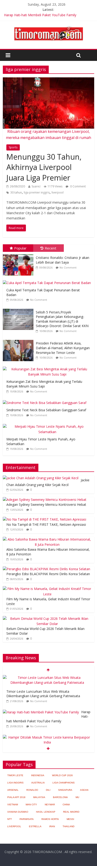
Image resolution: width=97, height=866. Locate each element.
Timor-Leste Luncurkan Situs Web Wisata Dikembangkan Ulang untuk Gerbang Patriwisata (43, 693)
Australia (38, 782)
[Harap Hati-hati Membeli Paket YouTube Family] (41, 712)
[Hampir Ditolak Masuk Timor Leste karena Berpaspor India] (47, 737)
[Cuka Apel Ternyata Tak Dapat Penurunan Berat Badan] (48, 280)
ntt (9, 819)
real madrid (71, 812)
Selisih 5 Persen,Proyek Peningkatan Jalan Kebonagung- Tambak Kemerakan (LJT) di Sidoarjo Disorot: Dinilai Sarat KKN (62, 319)
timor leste (15, 775)
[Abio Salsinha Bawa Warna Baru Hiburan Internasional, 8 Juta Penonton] (47, 539)
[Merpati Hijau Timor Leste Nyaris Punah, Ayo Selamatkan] (48, 424)
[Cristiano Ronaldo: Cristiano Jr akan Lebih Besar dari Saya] (19, 254)
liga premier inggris (37, 192)
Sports (13, 147)
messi (70, 819)
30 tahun (16, 192)
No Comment (68, 267)
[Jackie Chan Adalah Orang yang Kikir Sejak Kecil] (40, 478)
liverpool (58, 192)
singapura (65, 790)
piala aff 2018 (16, 797)
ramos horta (50, 819)
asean (84, 790)
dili (48, 790)
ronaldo (32, 790)
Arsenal (13, 790)
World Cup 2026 (62, 775)
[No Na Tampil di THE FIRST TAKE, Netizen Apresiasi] (44, 519)
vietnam (12, 804)
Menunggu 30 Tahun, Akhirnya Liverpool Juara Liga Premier (43, 167)
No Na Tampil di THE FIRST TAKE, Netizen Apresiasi (46, 524)
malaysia (39, 797)
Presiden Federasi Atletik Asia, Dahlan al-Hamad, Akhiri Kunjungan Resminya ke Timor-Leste (63, 348)
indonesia (37, 775)
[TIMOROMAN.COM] (48, 25)
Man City (31, 804)
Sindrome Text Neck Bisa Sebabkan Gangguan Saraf (46, 410)
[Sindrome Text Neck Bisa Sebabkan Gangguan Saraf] (46, 400)
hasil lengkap (45, 812)
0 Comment (77, 186)
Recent (50, 248)
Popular (20, 248)
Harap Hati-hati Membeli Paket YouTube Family (40, 15)
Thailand (68, 826)
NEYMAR (50, 804)
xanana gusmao (17, 812)
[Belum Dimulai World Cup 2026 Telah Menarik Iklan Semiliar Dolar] (47, 618)
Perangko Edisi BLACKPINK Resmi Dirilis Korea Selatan (48, 574)
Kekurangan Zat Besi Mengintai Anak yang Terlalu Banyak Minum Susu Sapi (44, 383)
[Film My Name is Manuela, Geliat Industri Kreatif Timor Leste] (47, 588)
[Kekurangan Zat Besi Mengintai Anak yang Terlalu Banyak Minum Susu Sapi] (48, 366)
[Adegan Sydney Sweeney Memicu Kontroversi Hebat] (44, 499)
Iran (52, 826)
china (66, 804)
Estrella (35, 826)
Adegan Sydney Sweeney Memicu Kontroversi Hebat (46, 504)
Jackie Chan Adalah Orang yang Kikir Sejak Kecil (47, 482)
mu (77, 797)
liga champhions (64, 782)
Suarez (36, 186)
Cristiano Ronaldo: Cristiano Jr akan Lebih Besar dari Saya (62, 260)
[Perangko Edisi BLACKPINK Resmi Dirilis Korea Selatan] (46, 569)
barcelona (60, 797)
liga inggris (15, 782)
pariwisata (27, 819)
